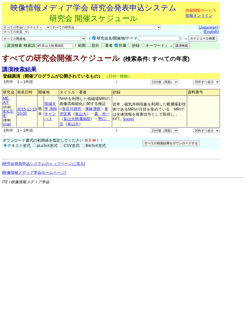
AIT (6, 103)
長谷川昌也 (71, 109)
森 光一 (102, 114)
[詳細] (7, 124)
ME (6, 98)
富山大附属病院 (76, 119)
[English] (211, 32)
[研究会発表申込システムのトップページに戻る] (43, 164)
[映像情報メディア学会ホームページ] (34, 173)
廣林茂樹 (93, 109)
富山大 (81, 114)
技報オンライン (199, 15)
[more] (128, 119)
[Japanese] (208, 27)
